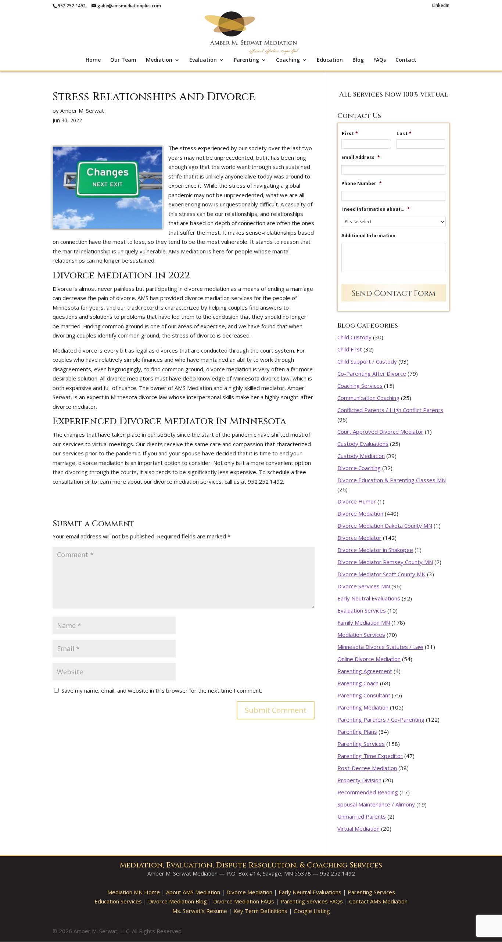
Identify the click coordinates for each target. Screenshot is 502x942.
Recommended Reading (367, 792)
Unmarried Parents (361, 816)
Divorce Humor (356, 501)
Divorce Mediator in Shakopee (375, 549)
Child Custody (354, 337)
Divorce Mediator (359, 537)
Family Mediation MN (363, 622)
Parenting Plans (357, 731)
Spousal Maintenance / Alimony (376, 804)
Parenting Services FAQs (311, 901)
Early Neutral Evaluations (368, 598)
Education (330, 60)
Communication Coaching (368, 397)
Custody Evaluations (362, 443)
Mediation (159, 60)
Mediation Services (361, 634)
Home (93, 60)
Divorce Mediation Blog (177, 901)
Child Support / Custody (367, 361)
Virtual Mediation (358, 828)
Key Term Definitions (260, 910)
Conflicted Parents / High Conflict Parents (390, 410)
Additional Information (368, 235)
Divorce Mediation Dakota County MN (384, 525)
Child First (349, 349)
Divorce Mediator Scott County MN (381, 574)
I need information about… (375, 209)
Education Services (118, 901)
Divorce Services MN (363, 586)
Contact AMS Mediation (378, 901)
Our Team (123, 60)
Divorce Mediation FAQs (243, 901)
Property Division (359, 780)
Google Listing (312, 910)
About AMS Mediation (193, 892)
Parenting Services (361, 743)
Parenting (246, 60)
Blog (358, 60)
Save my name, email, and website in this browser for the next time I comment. (161, 690)
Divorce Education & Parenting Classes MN (391, 480)
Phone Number (361, 183)
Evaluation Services (361, 610)
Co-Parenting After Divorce (371, 373)
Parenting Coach (358, 683)
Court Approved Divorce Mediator (380, 431)
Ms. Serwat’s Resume (199, 910)
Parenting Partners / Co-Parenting (380, 719)
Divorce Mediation (360, 513)
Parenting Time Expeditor (370, 755)
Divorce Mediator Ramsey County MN (385, 562)
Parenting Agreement (364, 671)
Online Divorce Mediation (369, 659)
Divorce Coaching (359, 468)
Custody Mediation (361, 455)
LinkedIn (440, 5)
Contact (405, 60)
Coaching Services (360, 385)
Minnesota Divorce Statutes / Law (380, 646)
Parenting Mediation (362, 707)
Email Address (360, 157)
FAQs (379, 60)
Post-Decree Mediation (367, 768)
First (350, 133)
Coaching (288, 60)
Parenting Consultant (363, 695)
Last (404, 133)
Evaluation (203, 60)
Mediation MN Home (133, 892)
